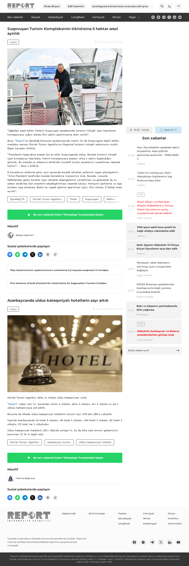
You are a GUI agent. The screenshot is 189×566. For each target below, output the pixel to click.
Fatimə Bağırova (25, 478)
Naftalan (112, 199)
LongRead (124, 523)
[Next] (150, 6)
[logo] (20, 6)
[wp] (17, 254)
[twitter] (169, 17)
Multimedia (174, 523)
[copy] (55, 254)
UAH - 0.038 (141, 130)
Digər (132, 17)
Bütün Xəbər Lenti (138, 350)
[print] (47, 254)
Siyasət (122, 513)
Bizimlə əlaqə (97, 513)
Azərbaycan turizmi (59, 442)
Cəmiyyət (148, 513)
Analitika (173, 518)
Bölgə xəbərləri (25, 235)
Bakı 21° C (170, 130)
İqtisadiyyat (124, 518)
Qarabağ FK (17, 199)
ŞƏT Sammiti (76, 6)
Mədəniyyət (150, 523)
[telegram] (164, 17)
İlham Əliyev (52, 6)
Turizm (13, 42)
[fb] (153, 17)
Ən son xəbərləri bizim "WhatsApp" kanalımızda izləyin (68, 214)
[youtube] (180, 17)
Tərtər (73, 199)
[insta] (158, 17)
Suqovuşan (91, 199)
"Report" (20, 140)
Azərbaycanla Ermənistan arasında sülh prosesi (122, 6)
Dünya (171, 513)
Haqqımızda (69, 513)
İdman (146, 518)
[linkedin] (174, 17)
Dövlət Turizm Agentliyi (47, 199)
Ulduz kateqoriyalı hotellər (95, 442)
